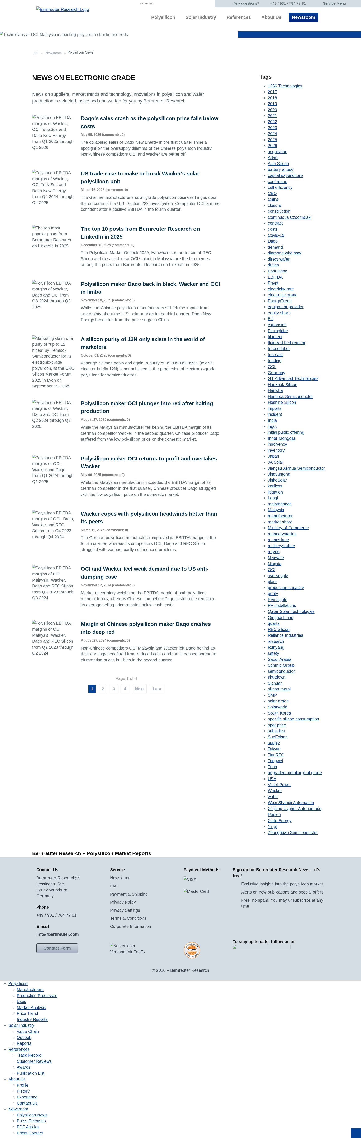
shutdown (277, 677)
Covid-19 (276, 235)
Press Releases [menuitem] (31, 1121)
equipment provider (286, 306)
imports (275, 408)
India (272, 420)
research (276, 641)
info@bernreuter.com (57, 934)
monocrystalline (282, 534)
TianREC (276, 755)
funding (274, 360)
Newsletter (120, 878)
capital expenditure (285, 175)
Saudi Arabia (279, 659)
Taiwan (274, 749)
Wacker (275, 790)
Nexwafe (276, 557)
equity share (279, 313)
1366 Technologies (285, 86)
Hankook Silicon (282, 384)
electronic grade (282, 295)
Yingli (272, 826)
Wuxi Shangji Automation (291, 802)
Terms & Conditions (128, 918)
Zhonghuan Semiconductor (293, 832)
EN (35, 53)
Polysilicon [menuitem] (163, 17)
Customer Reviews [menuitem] (34, 1061)
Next (139, 689)
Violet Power (279, 784)
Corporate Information (130, 926)
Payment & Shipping (129, 894)
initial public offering (286, 432)
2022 (272, 121)
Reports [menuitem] (24, 1043)
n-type (274, 551)
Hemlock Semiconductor (290, 396)
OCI (271, 569)
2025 (272, 139)
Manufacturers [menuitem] (30, 989)
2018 (272, 98)
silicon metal (279, 689)
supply (274, 742)
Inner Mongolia (281, 438)
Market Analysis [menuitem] (31, 1007)
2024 (272, 133)
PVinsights (277, 599)
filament (275, 336)
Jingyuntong (279, 474)
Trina (272, 767)
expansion (277, 324)
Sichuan (275, 683)
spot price (277, 725)
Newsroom (54, 53)
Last (157, 689)
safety (273, 653)
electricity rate (281, 289)
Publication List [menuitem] (30, 1073)
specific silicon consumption (293, 719)
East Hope (277, 271)
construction (279, 211)
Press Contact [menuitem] (30, 1133)
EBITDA (275, 277)
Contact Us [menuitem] (27, 1103)
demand (275, 247)
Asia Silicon (278, 163)
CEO (272, 193)
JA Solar (275, 462)
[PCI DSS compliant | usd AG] (192, 950)
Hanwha (275, 390)
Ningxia (274, 563)
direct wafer (279, 259)
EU (270, 318)
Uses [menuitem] (21, 1001)
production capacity (286, 587)
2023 (272, 127)
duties (273, 265)
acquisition (277, 151)
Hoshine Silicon (282, 402)
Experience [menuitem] (27, 1097)
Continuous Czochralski (289, 217)
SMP (272, 695)
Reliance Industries (285, 635)
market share (280, 522)
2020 (272, 109)
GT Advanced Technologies (293, 378)
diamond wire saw (284, 253)
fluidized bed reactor (286, 342)
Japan (273, 456)
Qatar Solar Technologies (291, 611)
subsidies (276, 731)
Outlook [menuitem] (24, 1037)
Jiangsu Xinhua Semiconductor (296, 468)
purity (273, 593)
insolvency (277, 444)
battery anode (281, 169)
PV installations (282, 605)
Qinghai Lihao (280, 617)
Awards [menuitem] (24, 1067)
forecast (275, 354)
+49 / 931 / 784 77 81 (288, 3)
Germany (276, 372)
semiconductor (281, 671)
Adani (273, 157)
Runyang (276, 647)
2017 (272, 92)
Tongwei (275, 760)
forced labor (279, 348)
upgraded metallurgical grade (295, 772)
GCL (272, 366)
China (273, 199)
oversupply (278, 575)
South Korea (279, 713)
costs (273, 229)
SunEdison (278, 737)
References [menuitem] (238, 17)
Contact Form (57, 948)
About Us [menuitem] (271, 17)
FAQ (114, 886)
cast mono (277, 181)
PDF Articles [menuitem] (28, 1127)
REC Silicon (279, 629)
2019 (272, 103)
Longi (273, 498)
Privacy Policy (123, 902)
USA (272, 778)
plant (272, 581)
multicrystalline (281, 545)
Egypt (273, 283)
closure (274, 205)
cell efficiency (280, 187)
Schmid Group (281, 665)
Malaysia (276, 510)
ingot (272, 426)
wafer (273, 796)
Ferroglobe (278, 331)
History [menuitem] (23, 1091)
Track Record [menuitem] (29, 1055)
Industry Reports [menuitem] (32, 1019)
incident (275, 414)
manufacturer (280, 516)
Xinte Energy (280, 820)
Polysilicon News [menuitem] (32, 1115)
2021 (272, 115)
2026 (272, 145)
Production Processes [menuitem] (37, 995)
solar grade (278, 701)
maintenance (280, 504)
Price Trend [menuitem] (27, 1013)
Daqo (273, 241)
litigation (275, 492)
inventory (276, 450)
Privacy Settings (125, 910)
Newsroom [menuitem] (303, 17)
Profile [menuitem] (22, 1085)
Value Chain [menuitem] (28, 1031)
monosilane (278, 539)
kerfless (275, 486)
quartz (274, 623)
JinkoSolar (277, 480)
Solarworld (277, 707)
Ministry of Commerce (288, 528)
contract (275, 223)
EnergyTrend (280, 301)
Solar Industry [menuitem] (201, 17)
